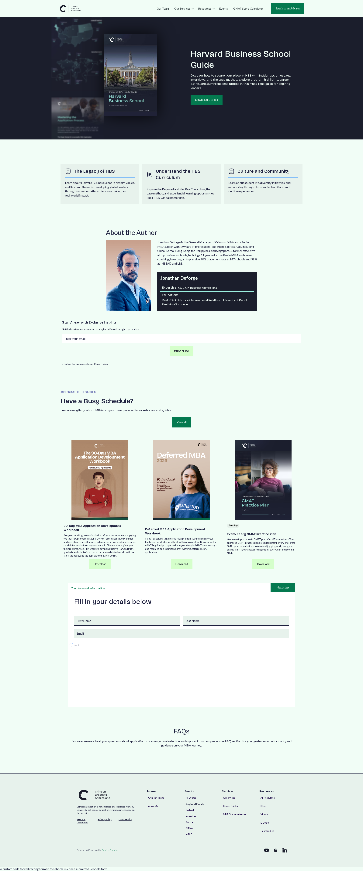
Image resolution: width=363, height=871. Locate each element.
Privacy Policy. (101, 363)
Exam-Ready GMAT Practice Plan (251, 534)
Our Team (163, 8)
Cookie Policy (125, 819)
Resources (204, 8)
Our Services (182, 8)
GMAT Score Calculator (248, 8)
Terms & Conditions (82, 821)
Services (228, 791)
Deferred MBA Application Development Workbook (175, 531)
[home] (70, 8)
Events (223, 8)
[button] (183, 8)
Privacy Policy (105, 819)
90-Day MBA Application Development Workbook (92, 528)
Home (151, 791)
